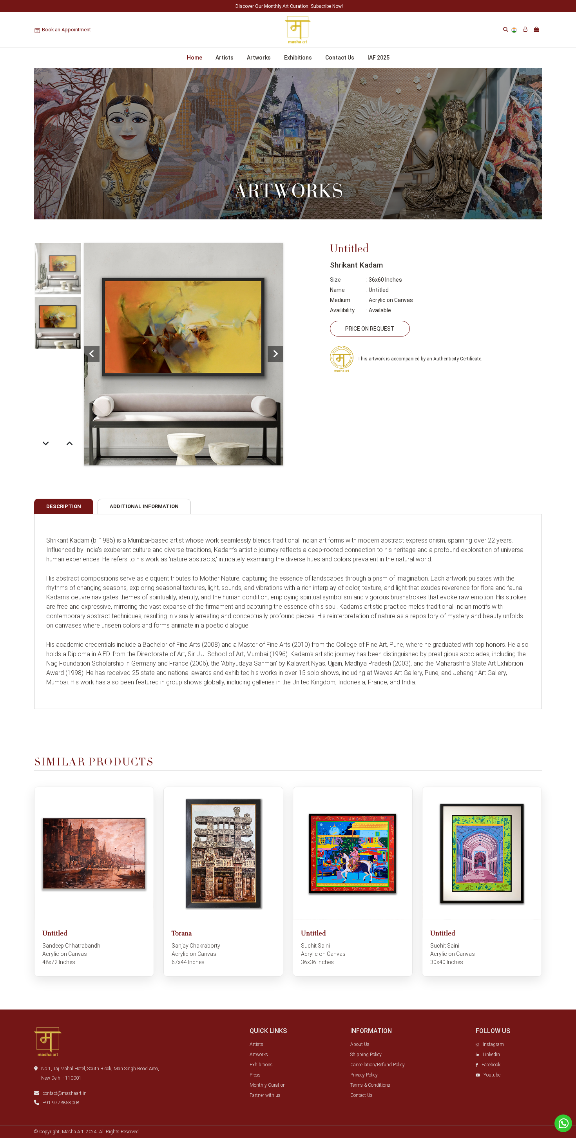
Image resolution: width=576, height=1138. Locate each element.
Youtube (492, 1075)
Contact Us (339, 57)
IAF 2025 (378, 57)
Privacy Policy (364, 1075)
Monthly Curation (268, 1085)
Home (194, 57)
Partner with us (265, 1095)
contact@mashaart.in (65, 1093)
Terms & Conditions (370, 1085)
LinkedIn (491, 1054)
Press (255, 1075)
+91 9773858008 (61, 1102)
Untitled (54, 933)
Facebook (491, 1064)
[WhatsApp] (563, 1123)
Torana (182, 933)
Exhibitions (298, 57)
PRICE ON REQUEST (370, 329)
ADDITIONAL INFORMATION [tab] (144, 506)
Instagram (493, 1044)
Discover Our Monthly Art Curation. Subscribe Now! (289, 6)
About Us (360, 1044)
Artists (225, 57)
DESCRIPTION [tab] (63, 506)
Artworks (259, 57)
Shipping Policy (366, 1054)
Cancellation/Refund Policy (377, 1064)
